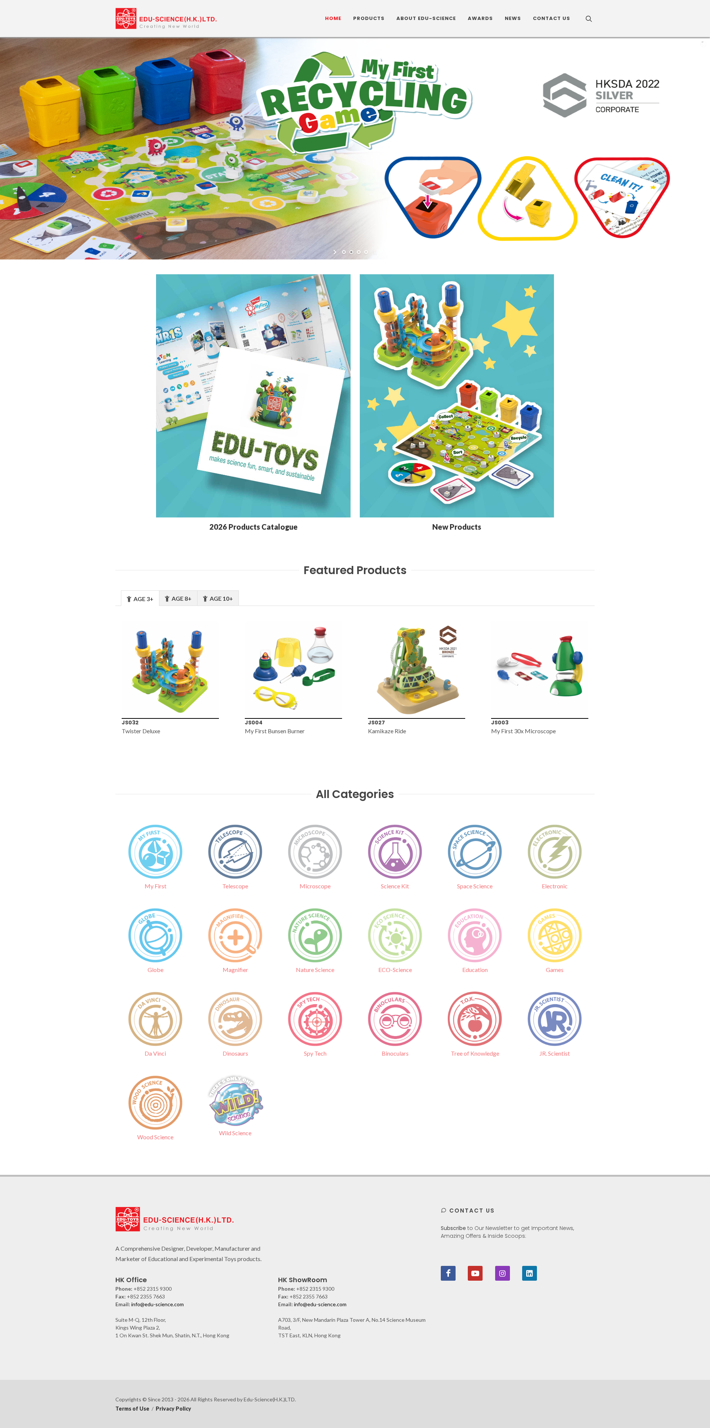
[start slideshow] (335, 252)
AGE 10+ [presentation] (221, 598)
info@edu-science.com (157, 1304)
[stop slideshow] (374, 252)
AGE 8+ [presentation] (181, 598)
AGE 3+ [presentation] (142, 598)
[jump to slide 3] (358, 252)
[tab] (140, 598)
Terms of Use (132, 1408)
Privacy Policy (173, 1408)
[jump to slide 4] (366, 252)
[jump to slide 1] (344, 252)
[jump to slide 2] (351, 252)
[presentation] (103, 682)
